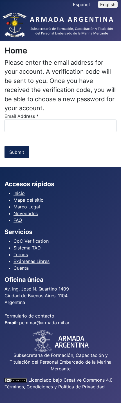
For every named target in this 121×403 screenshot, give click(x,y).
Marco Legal (27, 207)
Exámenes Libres (32, 261)
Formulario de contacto (29, 316)
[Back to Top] (111, 393)
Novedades (26, 213)
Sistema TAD (27, 248)
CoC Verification (31, 241)
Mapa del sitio (29, 200)
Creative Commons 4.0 (88, 380)
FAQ (18, 220)
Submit (16, 152)
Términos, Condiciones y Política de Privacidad (55, 387)
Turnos (21, 254)
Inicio (19, 193)
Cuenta (21, 268)
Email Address (22, 116)
